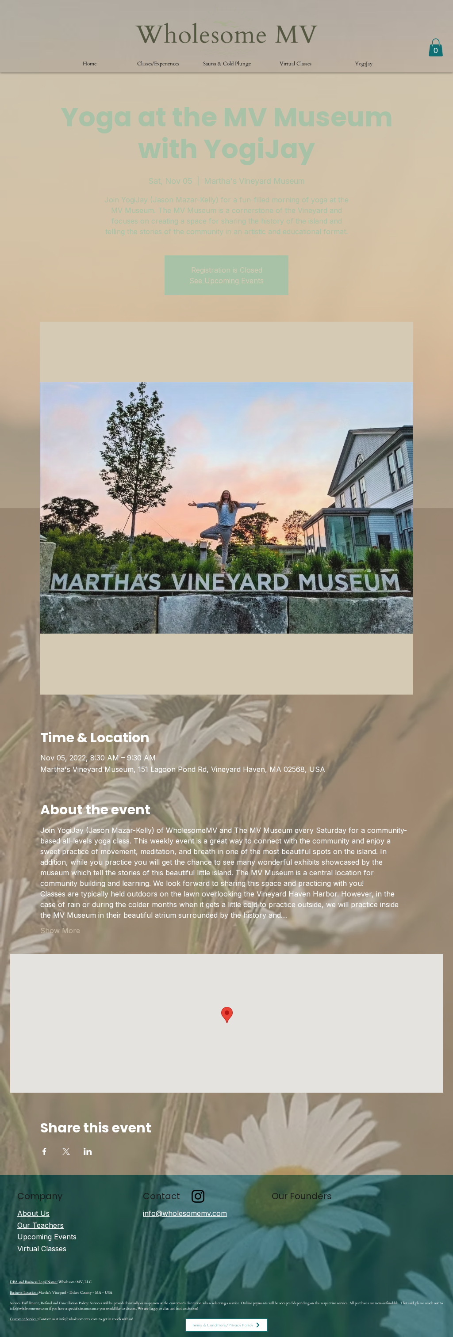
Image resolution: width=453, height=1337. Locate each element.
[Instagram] (198, 1196)
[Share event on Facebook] (44, 1151)
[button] (158, 63)
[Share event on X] (66, 1151)
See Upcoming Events (226, 280)
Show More (60, 930)
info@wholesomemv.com (29, 1308)
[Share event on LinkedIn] (88, 1151)
